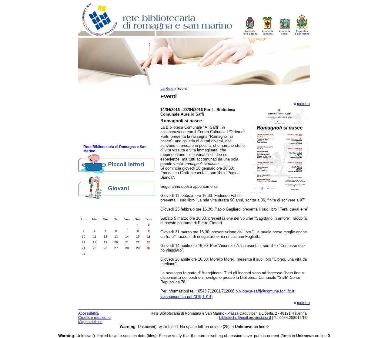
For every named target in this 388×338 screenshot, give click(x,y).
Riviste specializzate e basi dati (111, 127)
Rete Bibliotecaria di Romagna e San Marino (114, 149)
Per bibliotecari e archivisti (106, 91)
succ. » (133, 213)
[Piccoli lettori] (116, 164)
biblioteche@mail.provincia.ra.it (245, 318)
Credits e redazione (94, 318)
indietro (303, 103)
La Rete (166, 88)
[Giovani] (116, 187)
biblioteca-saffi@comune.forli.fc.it (265, 291)
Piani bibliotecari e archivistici (109, 115)
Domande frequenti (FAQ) (105, 133)
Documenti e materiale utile (107, 97)
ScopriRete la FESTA (102, 139)
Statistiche (92, 121)
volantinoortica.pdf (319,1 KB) (186, 296)
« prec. (99, 213)
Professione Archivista (103, 109)
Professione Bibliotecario (105, 103)
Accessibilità (88, 313)
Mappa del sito (90, 322)
